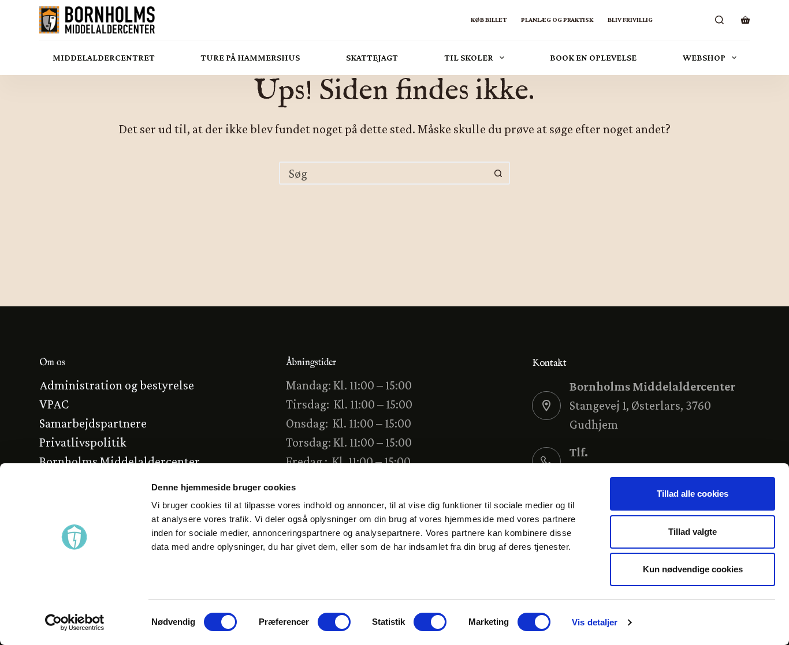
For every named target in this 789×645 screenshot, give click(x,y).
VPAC (54, 404)
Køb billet (489, 20)
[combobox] (384, 173)
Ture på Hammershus (250, 57)
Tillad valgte (692, 532)
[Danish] (667, 20)
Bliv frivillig (630, 20)
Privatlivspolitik (82, 442)
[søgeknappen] (498, 173)
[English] (696, 20)
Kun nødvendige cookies (693, 569)
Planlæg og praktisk (557, 20)
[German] (682, 20)
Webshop (704, 57)
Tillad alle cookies (692, 493)
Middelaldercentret (104, 57)
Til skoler (468, 57)
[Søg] (719, 20)
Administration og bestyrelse (116, 385)
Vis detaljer (594, 622)
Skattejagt (372, 57)
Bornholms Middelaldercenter (119, 461)
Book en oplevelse (593, 57)
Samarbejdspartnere (93, 423)
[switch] (334, 622)
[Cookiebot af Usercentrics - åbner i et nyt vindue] (74, 622)
